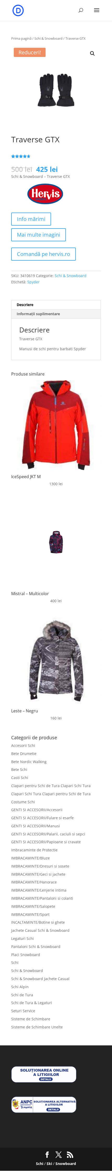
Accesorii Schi (23, 745)
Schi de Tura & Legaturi (31, 1002)
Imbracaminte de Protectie (34, 849)
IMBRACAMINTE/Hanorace (34, 882)
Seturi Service (23, 1010)
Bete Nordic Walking (29, 761)
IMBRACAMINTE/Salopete (33, 906)
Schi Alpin (20, 986)
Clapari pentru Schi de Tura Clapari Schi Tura (51, 785)
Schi (14, 962)
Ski (49, 1163)
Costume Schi (23, 801)
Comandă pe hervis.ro (43, 253)
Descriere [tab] (25, 304)
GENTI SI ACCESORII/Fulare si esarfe (42, 817)
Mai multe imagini (38, 234)
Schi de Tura (22, 994)
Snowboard (65, 1163)
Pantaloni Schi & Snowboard (35, 946)
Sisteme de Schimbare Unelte (37, 1026)
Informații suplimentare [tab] (38, 313)
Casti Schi (19, 777)
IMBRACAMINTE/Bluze (30, 858)
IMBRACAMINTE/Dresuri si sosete (40, 866)
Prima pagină (21, 38)
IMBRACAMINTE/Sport (30, 914)
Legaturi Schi (22, 938)
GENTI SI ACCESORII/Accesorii (37, 809)
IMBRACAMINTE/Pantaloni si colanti (42, 898)
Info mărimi (31, 219)
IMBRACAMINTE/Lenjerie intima (38, 890)
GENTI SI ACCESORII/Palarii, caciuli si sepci (48, 834)
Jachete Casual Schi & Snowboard (40, 930)
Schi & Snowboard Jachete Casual (40, 978)
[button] (92, 53)
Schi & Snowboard (48, 38)
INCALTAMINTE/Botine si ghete (38, 922)
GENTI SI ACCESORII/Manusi (35, 825)
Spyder (33, 281)
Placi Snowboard (25, 954)
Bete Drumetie (23, 753)
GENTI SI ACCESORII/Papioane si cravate (46, 841)
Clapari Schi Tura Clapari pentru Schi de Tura (51, 793)
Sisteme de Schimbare (30, 1018)
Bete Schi (19, 769)
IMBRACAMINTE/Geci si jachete (38, 874)
